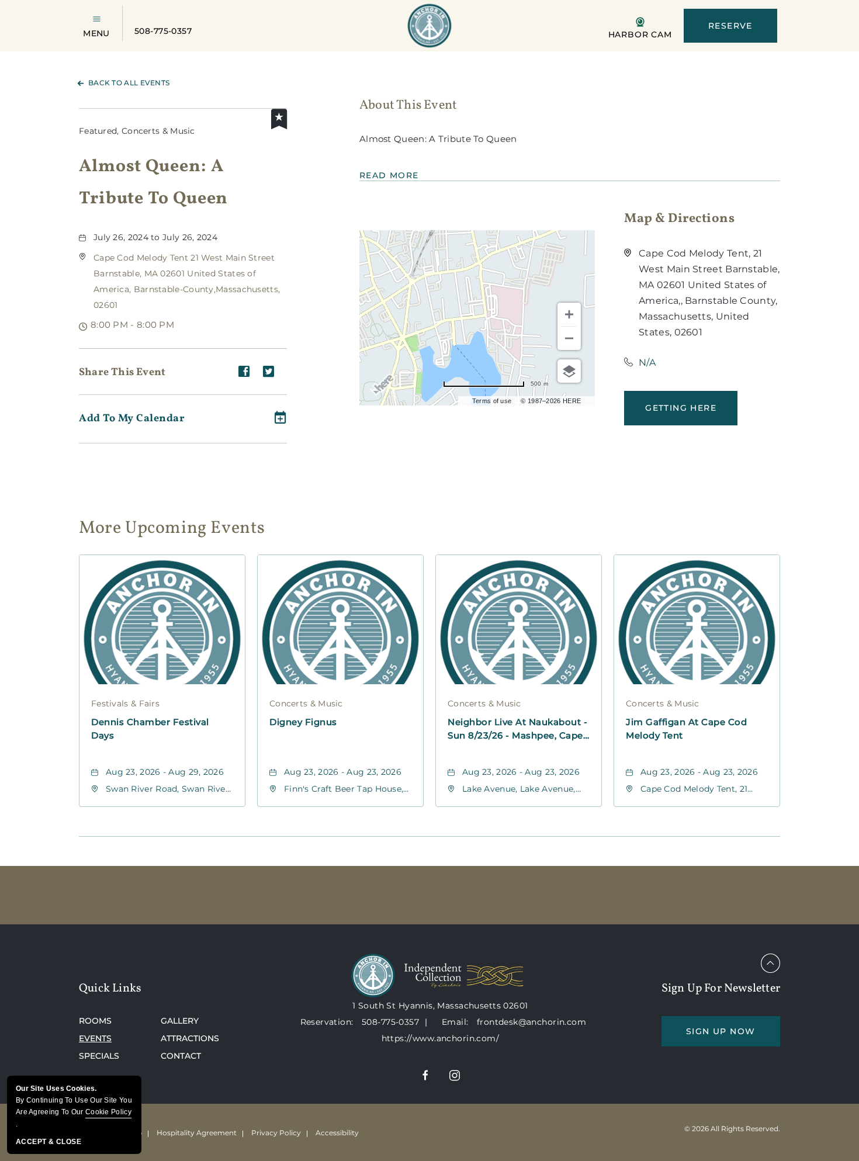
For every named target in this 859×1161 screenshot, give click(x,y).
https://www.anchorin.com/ (441, 1038)
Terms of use (492, 400)
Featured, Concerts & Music (137, 131)
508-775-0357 (163, 31)
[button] (680, 408)
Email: (456, 1022)
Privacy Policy (276, 1132)
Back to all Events (128, 82)
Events (95, 1038)
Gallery (180, 1021)
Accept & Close (48, 1142)
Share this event (122, 372)
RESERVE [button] (730, 25)
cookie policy (108, 1112)
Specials (99, 1056)
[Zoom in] (569, 314)
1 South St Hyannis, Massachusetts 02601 (440, 1005)
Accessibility (337, 1132)
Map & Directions (679, 219)
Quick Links (110, 988)
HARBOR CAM (640, 34)
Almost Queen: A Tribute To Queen (153, 182)
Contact (181, 1056)
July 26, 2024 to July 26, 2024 (155, 237)
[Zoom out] (569, 338)
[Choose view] (569, 371)
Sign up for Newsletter (720, 988)
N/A (647, 362)
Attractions (190, 1038)
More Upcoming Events (172, 526)
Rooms (95, 1021)
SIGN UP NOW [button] (733, 1036)
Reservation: (327, 1022)
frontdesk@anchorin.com (531, 1022)
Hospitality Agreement (197, 1132)
